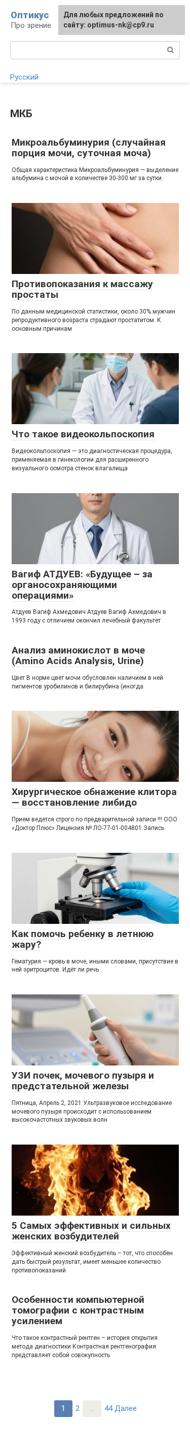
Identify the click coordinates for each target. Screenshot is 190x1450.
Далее (126, 1408)
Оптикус (30, 15)
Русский (24, 77)
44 (108, 1408)
